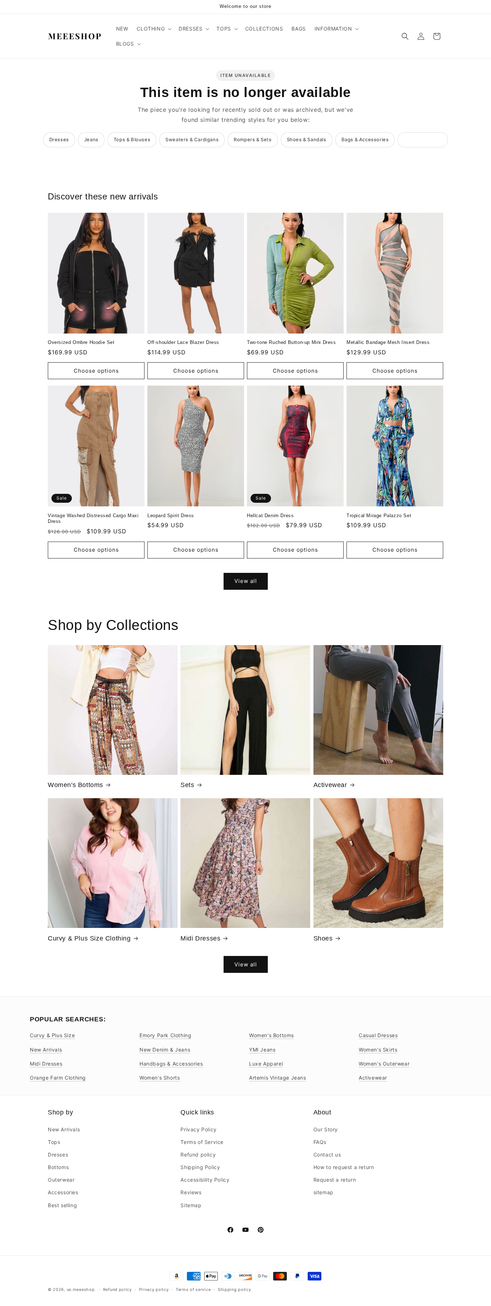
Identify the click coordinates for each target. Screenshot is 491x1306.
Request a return (334, 1180)
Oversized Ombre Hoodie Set (81, 342)
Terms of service (193, 1289)
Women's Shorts (159, 1078)
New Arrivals (46, 1050)
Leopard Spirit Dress (170, 515)
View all (245, 581)
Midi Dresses (200, 938)
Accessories (63, 1192)
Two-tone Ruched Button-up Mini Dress (291, 342)
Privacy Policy (198, 1129)
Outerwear (61, 1180)
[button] (153, 28)
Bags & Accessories (365, 139)
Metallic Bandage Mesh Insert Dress (388, 342)
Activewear (330, 784)
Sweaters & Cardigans (192, 139)
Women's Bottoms (75, 784)
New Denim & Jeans (164, 1050)
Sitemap (190, 1205)
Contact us (327, 1154)
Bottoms (58, 1167)
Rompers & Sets (252, 139)
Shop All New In (423, 139)
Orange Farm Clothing (58, 1078)
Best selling (62, 1205)
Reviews (190, 1192)
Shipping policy (234, 1289)
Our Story (325, 1129)
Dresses (59, 139)
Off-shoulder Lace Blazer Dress (183, 342)
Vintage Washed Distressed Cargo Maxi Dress (93, 518)
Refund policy (198, 1154)
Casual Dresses (378, 1035)
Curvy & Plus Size (52, 1035)
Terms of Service (202, 1142)
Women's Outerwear (384, 1064)
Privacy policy (154, 1289)
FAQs (319, 1142)
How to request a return (343, 1167)
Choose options (96, 370)
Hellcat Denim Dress (270, 515)
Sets (187, 784)
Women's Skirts (378, 1050)
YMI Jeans (262, 1050)
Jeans (91, 139)
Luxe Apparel (266, 1064)
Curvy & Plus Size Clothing (89, 938)
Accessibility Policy (204, 1180)
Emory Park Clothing (165, 1035)
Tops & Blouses (132, 139)
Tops (54, 1142)
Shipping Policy (200, 1167)
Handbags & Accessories (171, 1064)
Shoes (323, 938)
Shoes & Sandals (306, 139)
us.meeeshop (81, 1289)
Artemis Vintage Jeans (277, 1078)
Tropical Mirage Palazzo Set (379, 515)
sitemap (323, 1192)
